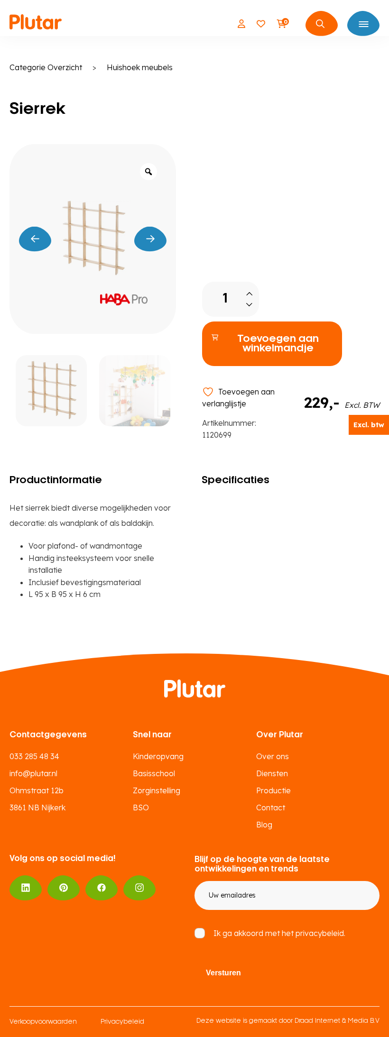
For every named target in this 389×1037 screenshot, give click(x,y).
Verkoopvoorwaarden (43, 1022)
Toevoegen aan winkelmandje (278, 343)
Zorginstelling (156, 790)
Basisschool (154, 773)
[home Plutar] (35, 23)
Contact (270, 807)
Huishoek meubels (140, 67)
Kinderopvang (158, 756)
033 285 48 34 (34, 756)
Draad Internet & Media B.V (337, 1021)
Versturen (223, 973)
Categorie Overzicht (45, 67)
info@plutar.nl (33, 773)
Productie (273, 790)
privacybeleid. (320, 933)
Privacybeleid (122, 1022)
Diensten (272, 773)
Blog (264, 824)
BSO (141, 807)
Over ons (272, 756)
